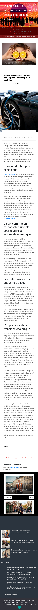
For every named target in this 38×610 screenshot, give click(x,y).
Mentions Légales (11, 594)
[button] (31, 22)
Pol (16, 489)
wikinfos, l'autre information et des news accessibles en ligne (19, 10)
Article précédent (12, 458)
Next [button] (31, 498)
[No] (36, 604)
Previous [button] (8, 498)
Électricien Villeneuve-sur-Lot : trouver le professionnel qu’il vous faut (19, 484)
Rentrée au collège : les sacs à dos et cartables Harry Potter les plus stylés (19, 573)
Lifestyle (6, 446)
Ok (19, 607)
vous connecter (14, 467)
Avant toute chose (9, 174)
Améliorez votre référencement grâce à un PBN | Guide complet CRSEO (21, 587)
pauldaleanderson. (9, 219)
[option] (19, 54)
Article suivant (27, 458)
